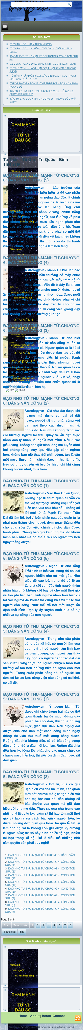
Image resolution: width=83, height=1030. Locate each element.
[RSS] (78, 1018)
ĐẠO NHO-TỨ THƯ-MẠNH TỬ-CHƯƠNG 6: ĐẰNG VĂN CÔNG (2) (41, 400)
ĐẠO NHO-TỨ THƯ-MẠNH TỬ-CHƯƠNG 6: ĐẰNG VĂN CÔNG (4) (41, 260)
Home (23, 1016)
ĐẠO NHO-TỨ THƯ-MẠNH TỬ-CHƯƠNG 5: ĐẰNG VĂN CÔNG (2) (41, 774)
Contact (59, 1016)
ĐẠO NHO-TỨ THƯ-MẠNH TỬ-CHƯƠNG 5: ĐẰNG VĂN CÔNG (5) (41, 556)
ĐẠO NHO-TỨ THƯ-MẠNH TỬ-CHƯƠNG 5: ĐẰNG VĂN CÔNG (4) (41, 628)
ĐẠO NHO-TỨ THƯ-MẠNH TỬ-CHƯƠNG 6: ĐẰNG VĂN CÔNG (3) (41, 328)
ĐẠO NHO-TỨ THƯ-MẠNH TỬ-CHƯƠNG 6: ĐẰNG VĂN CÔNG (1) (41, 483)
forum (46, 1016)
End (22, 931)
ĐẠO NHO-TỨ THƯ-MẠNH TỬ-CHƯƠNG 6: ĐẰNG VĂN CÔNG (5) (41, 177)
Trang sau (10, 931)
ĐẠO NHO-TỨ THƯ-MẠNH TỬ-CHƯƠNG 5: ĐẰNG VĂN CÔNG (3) (41, 696)
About (34, 1016)
